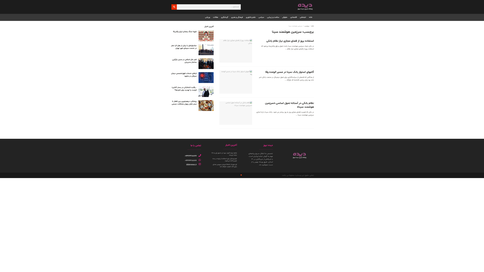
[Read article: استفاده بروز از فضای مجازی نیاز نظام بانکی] (235, 51)
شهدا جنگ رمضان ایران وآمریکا (185, 31)
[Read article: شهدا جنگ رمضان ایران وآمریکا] (206, 35)
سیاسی (261, 17)
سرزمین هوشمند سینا (295, 26)
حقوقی (284, 17)
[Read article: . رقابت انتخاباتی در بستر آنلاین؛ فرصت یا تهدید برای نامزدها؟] (206, 91)
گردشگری (224, 17)
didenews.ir (191, 164)
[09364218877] (200, 155)
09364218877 (191, 156)
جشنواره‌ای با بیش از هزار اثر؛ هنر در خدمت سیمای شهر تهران (184, 47)
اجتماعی (303, 17)
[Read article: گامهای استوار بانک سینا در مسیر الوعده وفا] (235, 82)
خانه (310, 17)
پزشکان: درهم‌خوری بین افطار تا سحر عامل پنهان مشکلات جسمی (184, 102)
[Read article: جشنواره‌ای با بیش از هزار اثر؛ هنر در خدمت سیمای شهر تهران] (206, 49)
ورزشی (207, 17)
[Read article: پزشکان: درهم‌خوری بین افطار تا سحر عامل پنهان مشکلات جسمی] (206, 105)
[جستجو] (174, 7)
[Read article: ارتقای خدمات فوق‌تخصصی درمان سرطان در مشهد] (206, 77)
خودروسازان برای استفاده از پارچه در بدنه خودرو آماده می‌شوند (225, 160)
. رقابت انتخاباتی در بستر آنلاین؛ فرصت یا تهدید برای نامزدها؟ (184, 88)
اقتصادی (293, 17)
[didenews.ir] (200, 164)
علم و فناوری (250, 17)
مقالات (215, 17)
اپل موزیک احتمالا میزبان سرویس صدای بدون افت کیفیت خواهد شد (225, 165)
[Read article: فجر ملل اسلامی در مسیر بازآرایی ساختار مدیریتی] (206, 63)
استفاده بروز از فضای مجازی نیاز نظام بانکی (290, 41)
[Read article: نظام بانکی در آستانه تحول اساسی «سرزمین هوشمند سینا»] (235, 113)
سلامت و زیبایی (273, 17)
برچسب (306, 26)
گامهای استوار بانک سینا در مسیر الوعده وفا (289, 72)
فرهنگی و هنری (237, 17)
